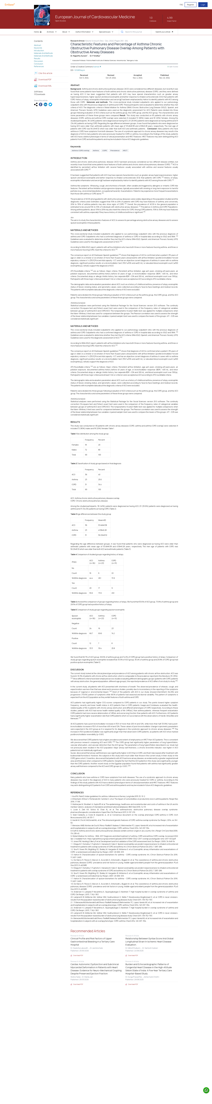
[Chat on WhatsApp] (206, 1090)
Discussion (38, 61)
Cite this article (45, 73)
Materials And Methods (43, 53)
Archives (50, 32)
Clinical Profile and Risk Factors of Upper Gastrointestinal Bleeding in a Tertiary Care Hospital (93, 941)
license (96, 66)
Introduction (39, 50)
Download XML (45, 85)
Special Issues (105, 32)
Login (203, 4)
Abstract (37, 45)
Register (190, 4)
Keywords (38, 48)
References (39, 66)
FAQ (181, 4)
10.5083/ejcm (79, 70)
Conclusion (38, 64)
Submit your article (163, 32)
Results (37, 58)
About (64, 32)
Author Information (83, 32)
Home (36, 32)
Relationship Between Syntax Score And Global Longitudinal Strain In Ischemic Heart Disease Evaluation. (149, 941)
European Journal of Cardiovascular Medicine (95, 17)
